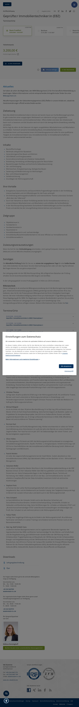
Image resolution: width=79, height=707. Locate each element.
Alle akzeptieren (66, 366)
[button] (6, 700)
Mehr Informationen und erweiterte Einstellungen (22, 359)
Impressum (68, 371)
